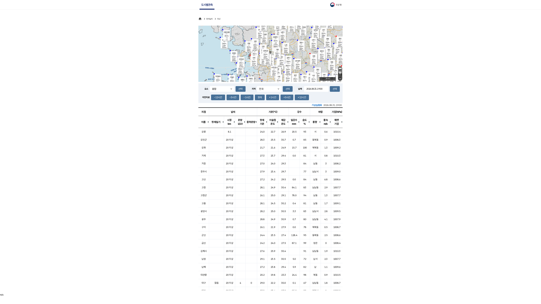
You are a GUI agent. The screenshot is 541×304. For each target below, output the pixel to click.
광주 (204, 219)
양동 (332, 62)
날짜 (300, 89)
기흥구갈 (287, 75)
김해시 (204, 251)
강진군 (204, 139)
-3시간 (232, 97)
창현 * (301, 43)
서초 (281, 57)
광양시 (204, 211)
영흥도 (242, 80)
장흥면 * (275, 37)
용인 (295, 75)
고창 (204, 187)
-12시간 (218, 97)
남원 (204, 259)
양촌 (255, 41)
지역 (254, 89)
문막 (335, 71)
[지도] (340, 73)
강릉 (204, 131)
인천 (254, 58)
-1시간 (246, 97)
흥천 (317, 70)
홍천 (340, 39)
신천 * (313, 40)
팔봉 (327, 39)
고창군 (204, 195)
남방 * (282, 32)
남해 (204, 267)
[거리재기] (340, 68)
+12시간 (302, 97)
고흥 (204, 203)
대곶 (249, 43)
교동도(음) (227, 32)
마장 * (305, 77)
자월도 (232, 77)
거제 (204, 155)
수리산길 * (274, 68)
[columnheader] (203, 122)
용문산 (322, 51)
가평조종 (303, 27)
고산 (204, 179)
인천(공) (241, 59)
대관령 (204, 274)
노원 (286, 45)
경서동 (255, 50)
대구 (204, 282)
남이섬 (316, 30)
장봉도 (234, 53)
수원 (279, 77)
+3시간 (287, 97)
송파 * (288, 58)
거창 (204, 163)
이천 (313, 76)
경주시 (204, 171)
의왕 (277, 69)
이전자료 (206, 97)
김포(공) (265, 51)
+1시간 (272, 97)
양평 (313, 56)
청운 (328, 50)
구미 (204, 227)
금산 (204, 243)
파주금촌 (264, 34)
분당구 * (288, 66)
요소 (206, 89)
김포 (263, 47)
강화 (204, 147)
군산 (204, 235)
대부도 (251, 79)
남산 (323, 30)
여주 (324, 75)
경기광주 (297, 61)
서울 (277, 50)
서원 (340, 55)
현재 (260, 97)
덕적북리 (217, 76)
